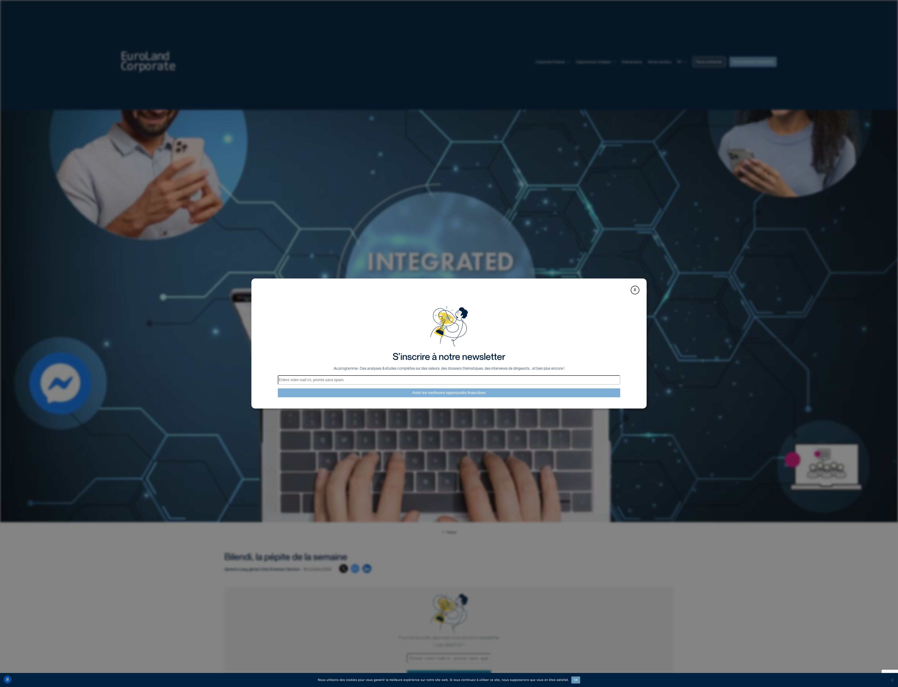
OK (576, 680)
